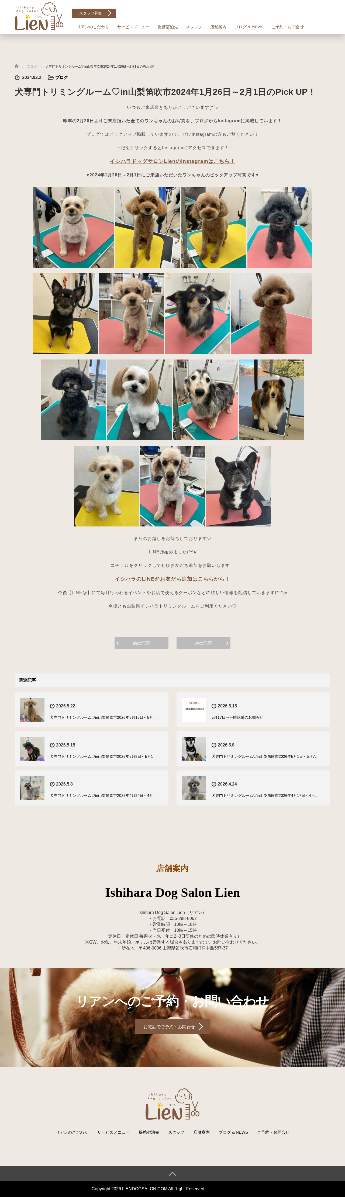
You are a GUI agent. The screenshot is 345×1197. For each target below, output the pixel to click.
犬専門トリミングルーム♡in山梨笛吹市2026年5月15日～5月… (103, 717)
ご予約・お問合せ (287, 27)
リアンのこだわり (93, 27)
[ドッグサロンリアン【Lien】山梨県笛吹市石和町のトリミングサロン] (39, 15)
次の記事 (203, 643)
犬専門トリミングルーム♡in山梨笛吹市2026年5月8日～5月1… (103, 756)
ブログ (61, 77)
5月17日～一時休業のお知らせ (237, 717)
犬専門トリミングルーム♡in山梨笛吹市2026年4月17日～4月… (265, 795)
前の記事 (141, 643)
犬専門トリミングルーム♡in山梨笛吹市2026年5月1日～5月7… (265, 756)
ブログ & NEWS (248, 27)
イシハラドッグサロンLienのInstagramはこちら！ (172, 161)
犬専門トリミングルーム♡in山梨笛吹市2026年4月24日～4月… (103, 795)
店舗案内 (218, 27)
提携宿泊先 (168, 27)
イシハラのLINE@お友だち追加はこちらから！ (172, 579)
